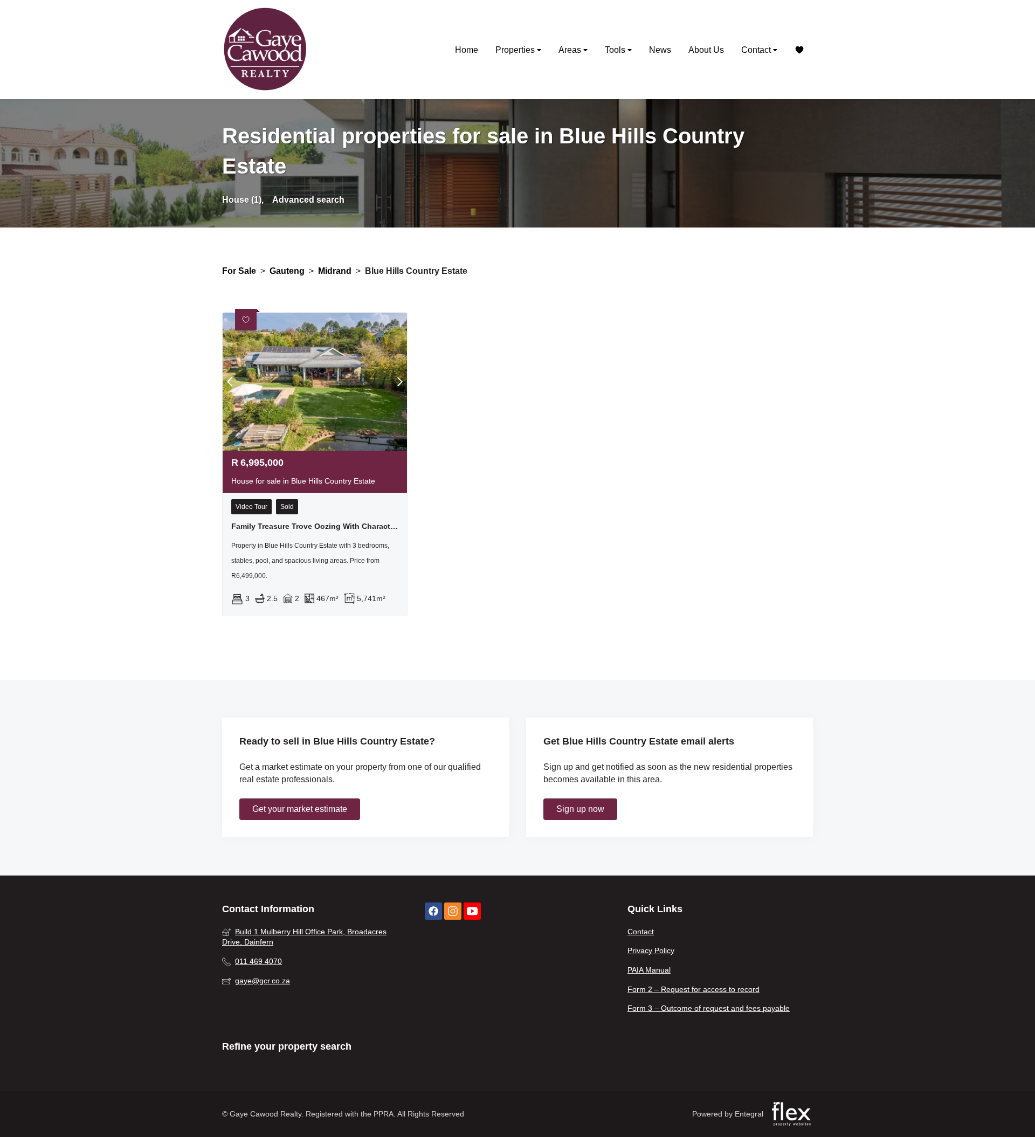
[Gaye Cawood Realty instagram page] (452, 911)
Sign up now (580, 809)
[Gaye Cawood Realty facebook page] (433, 911)
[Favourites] (799, 50)
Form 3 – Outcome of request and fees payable (708, 1008)
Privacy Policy (650, 950)
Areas (570, 49)
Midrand (334, 270)
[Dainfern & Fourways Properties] (265, 49)
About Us (706, 49)
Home (466, 49)
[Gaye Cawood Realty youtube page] (472, 911)
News (660, 49)
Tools (616, 49)
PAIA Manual (649, 970)
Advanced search (308, 199)
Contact (757, 49)
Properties (516, 49)
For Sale (239, 270)
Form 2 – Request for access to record (693, 989)
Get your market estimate (299, 809)
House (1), (243, 199)
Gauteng (287, 270)
